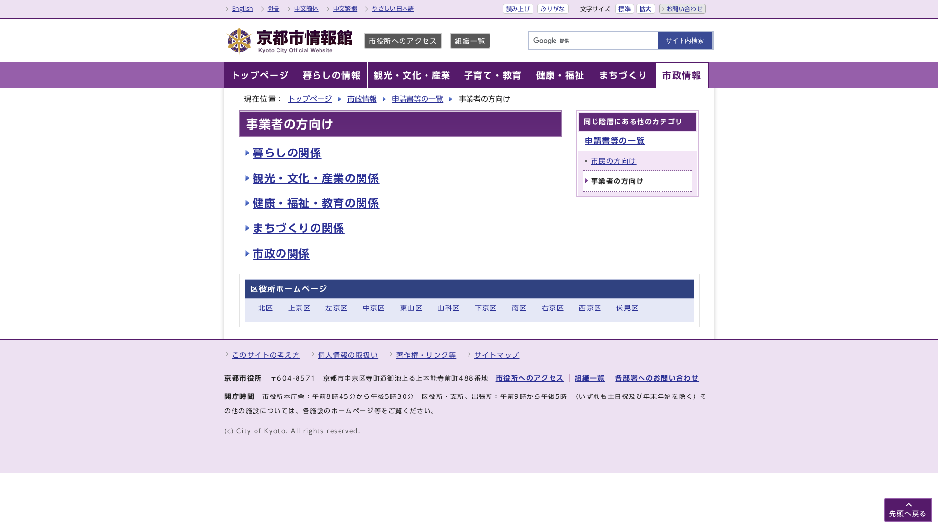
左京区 (336, 307)
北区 (266, 307)
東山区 (411, 307)
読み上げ (518, 9)
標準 (624, 9)
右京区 (553, 307)
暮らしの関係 (287, 153)
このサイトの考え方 (266, 355)
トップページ (310, 99)
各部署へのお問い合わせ (657, 378)
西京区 (590, 307)
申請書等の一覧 (417, 99)
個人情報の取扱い (348, 355)
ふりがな (553, 9)
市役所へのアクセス (403, 40)
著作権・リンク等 (426, 355)
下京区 (486, 307)
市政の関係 (281, 253)
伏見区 (627, 307)
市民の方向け (614, 161)
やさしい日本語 (393, 8)
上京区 (299, 307)
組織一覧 (470, 40)
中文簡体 (306, 8)
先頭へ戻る (908, 513)
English (242, 8)
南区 (519, 307)
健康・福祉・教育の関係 (316, 203)
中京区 (374, 307)
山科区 (448, 307)
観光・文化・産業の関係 (316, 178)
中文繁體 (345, 8)
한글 (274, 8)
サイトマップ (497, 355)
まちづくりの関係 (299, 228)
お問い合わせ (684, 9)
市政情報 (362, 99)
